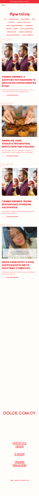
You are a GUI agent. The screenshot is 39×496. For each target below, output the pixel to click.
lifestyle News (19, 444)
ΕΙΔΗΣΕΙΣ (8, 28)
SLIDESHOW (29, 25)
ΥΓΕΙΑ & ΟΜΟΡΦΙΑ (27, 35)
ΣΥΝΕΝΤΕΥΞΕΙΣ (11, 32)
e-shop (19, 454)
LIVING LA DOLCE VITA (24, 22)
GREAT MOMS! (25, 19)
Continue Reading (12, 95)
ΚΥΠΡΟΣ (6, 43)
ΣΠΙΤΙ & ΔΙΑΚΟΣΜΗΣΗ (26, 28)
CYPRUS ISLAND (13, 19)
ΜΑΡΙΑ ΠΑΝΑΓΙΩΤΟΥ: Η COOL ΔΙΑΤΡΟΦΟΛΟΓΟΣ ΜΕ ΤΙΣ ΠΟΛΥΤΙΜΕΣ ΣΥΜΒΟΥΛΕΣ (18, 265)
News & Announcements (15, 25)
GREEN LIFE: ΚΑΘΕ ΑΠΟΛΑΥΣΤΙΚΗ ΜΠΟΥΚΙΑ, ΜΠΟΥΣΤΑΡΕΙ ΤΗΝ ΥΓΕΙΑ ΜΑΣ (18, 143)
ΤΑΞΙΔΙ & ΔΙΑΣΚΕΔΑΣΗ (13, 35)
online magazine (19, 463)
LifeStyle (11, 22)
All (5, 19)
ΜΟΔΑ (16, 28)
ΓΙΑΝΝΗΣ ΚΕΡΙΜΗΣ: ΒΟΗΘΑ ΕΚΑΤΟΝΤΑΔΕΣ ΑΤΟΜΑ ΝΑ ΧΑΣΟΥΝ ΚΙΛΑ (17, 204)
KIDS (33, 19)
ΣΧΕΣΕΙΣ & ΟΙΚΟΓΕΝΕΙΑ (25, 32)
